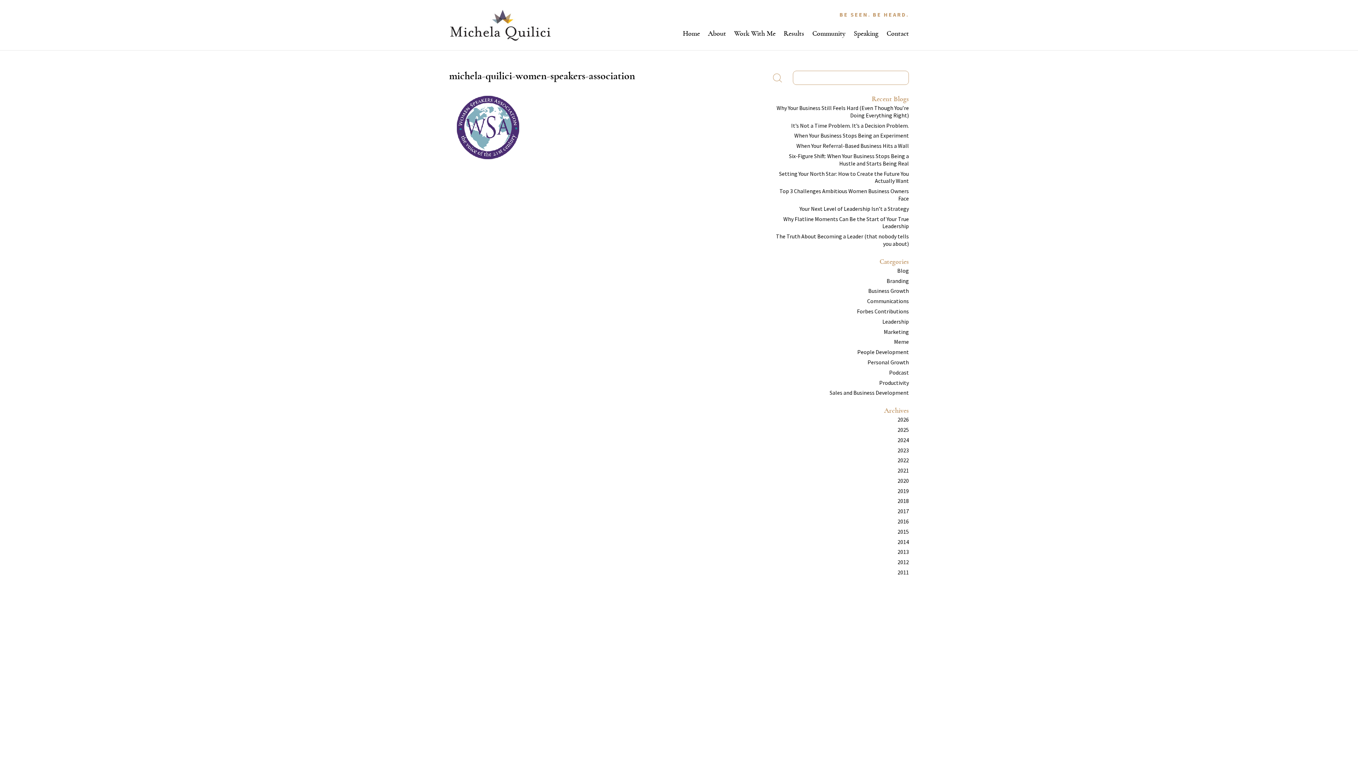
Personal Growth (888, 362)
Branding (898, 280)
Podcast (899, 372)
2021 (903, 470)
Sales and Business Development (869, 392)
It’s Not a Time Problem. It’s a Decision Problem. (850, 125)
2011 (903, 572)
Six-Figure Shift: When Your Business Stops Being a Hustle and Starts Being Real (849, 159)
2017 (903, 511)
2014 (903, 541)
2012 (903, 562)
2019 (903, 490)
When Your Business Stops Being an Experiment (851, 135)
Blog (903, 270)
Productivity (894, 382)
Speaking (866, 33)
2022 (903, 460)
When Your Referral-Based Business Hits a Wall (852, 145)
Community (829, 33)
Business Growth (888, 290)
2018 (903, 500)
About (717, 33)
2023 (903, 450)
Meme (901, 341)
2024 (903, 440)
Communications (888, 301)
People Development (883, 351)
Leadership (895, 321)
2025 (903, 429)
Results (794, 33)
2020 (903, 480)
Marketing (896, 331)
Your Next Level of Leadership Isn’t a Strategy (854, 208)
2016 (903, 521)
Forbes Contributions (883, 311)
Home (691, 33)
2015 (903, 531)
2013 (903, 551)
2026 (903, 419)
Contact (898, 33)
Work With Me (755, 33)
